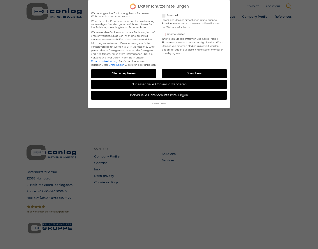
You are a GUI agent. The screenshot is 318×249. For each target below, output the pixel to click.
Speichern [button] (194, 73)
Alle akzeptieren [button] (123, 73)
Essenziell (172, 15)
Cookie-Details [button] (159, 104)
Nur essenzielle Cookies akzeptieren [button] (159, 84)
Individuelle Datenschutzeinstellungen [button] (159, 95)
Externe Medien (176, 34)
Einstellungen (116, 65)
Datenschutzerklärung (104, 61)
